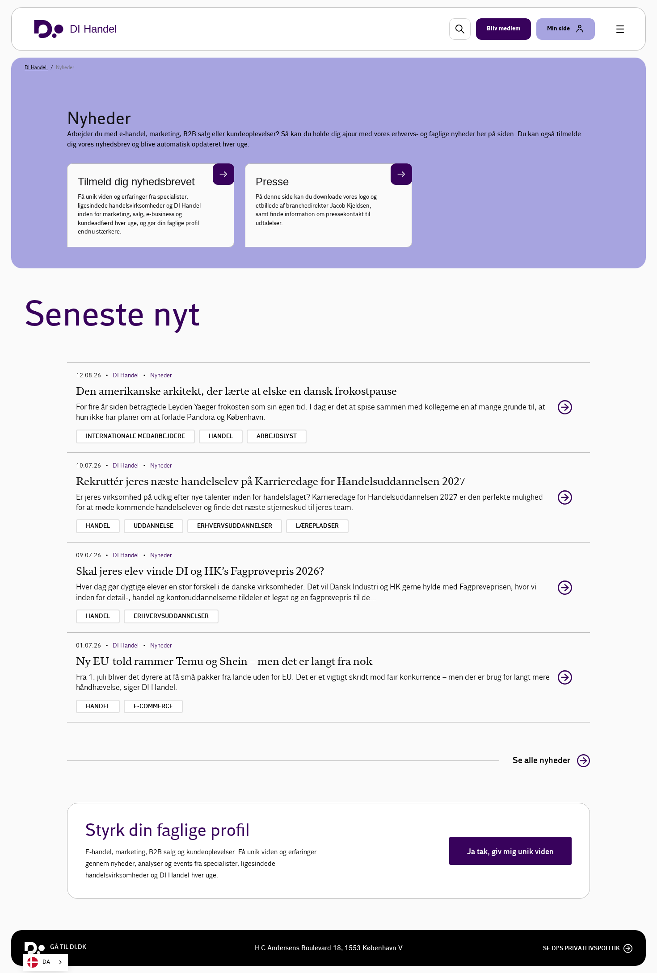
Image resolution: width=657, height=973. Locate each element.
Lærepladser (317, 526)
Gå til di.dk (68, 947)
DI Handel (36, 67)
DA (46, 962)
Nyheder (161, 375)
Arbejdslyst (277, 436)
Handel (221, 436)
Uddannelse (153, 526)
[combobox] (45, 962)
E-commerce (153, 706)
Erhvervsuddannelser (234, 526)
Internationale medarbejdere (135, 436)
